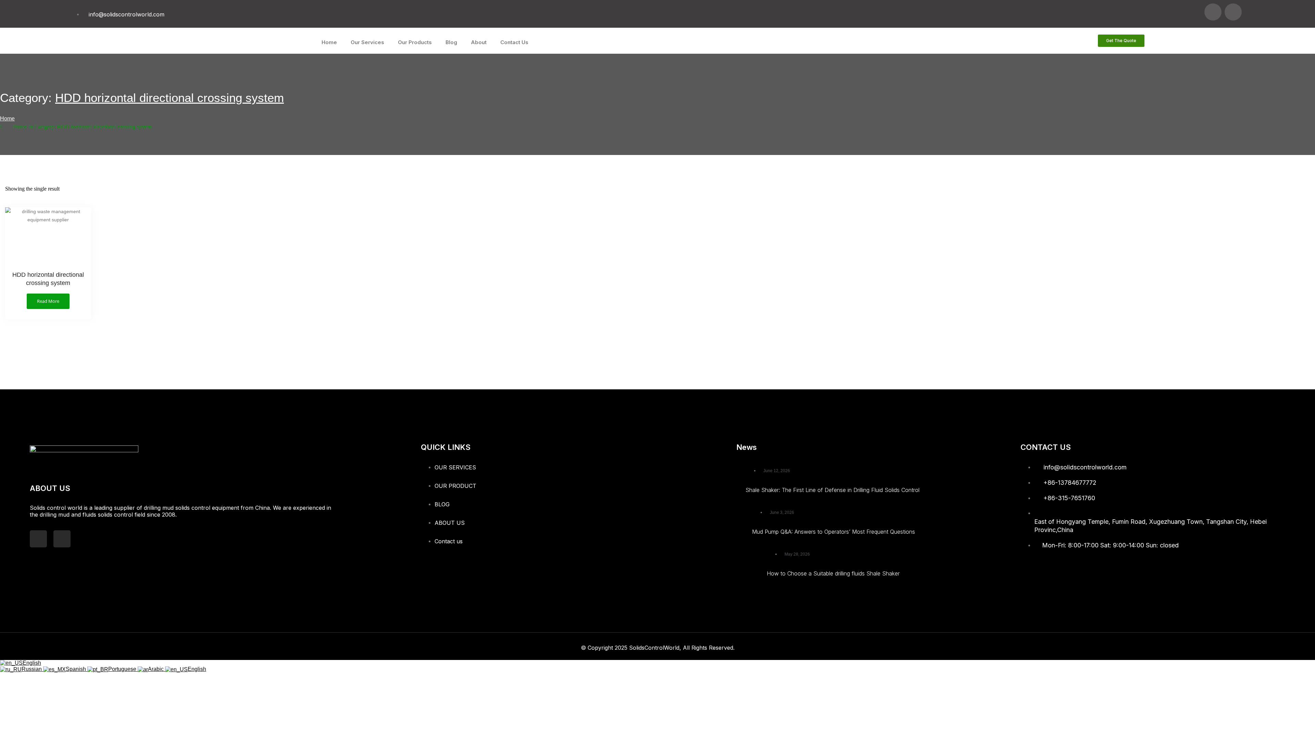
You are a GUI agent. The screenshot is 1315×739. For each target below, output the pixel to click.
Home (329, 42)
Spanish (76, 669)
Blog (451, 42)
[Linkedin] (1233, 12)
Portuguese (123, 669)
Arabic (156, 669)
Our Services (367, 42)
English (32, 663)
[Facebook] (1213, 12)
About (479, 42)
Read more (48, 301)
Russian (32, 669)
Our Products (415, 42)
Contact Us (514, 42)
